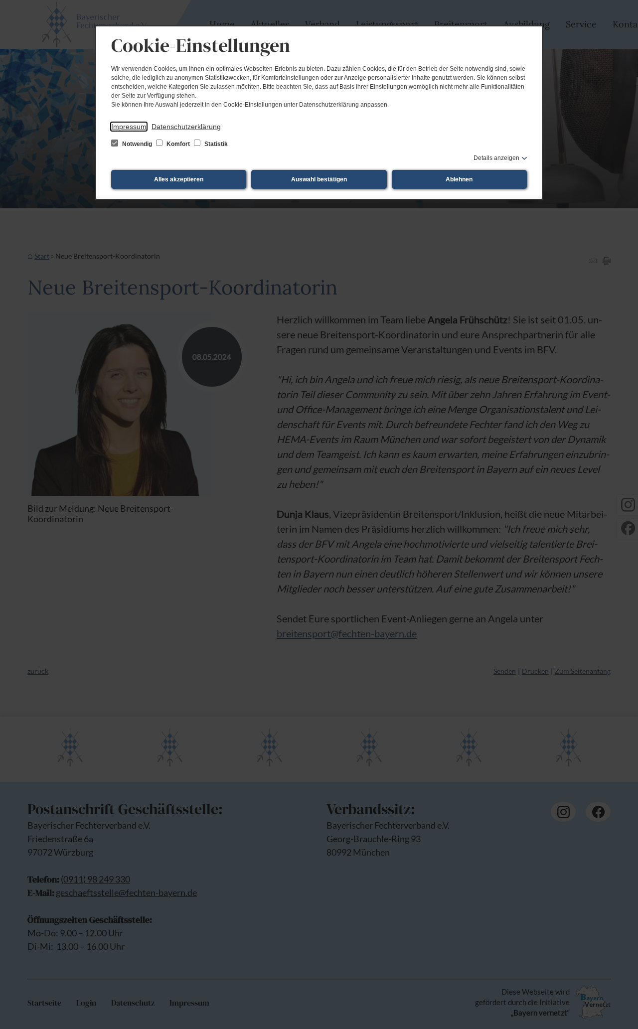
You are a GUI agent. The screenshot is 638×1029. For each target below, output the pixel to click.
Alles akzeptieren (178, 179)
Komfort (178, 144)
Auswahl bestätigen (319, 179)
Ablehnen (459, 179)
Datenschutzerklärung (186, 127)
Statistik (215, 144)
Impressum (129, 127)
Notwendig (137, 144)
